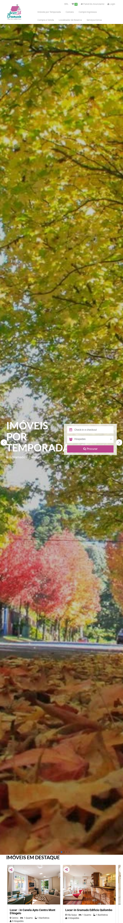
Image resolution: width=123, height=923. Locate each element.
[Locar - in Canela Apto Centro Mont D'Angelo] (33, 884)
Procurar (92, 448)
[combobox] (94, 439)
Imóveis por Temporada (49, 12)
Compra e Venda (45, 20)
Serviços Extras (94, 20)
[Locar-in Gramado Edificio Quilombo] (89, 885)
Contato (70, 12)
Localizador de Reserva (70, 20)
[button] (119, 442)
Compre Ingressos (88, 12)
